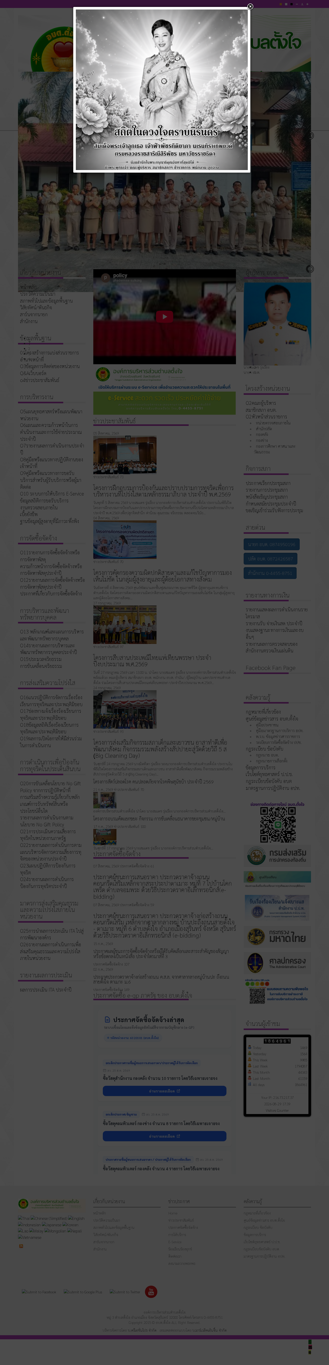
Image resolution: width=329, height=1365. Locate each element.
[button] (250, 7)
